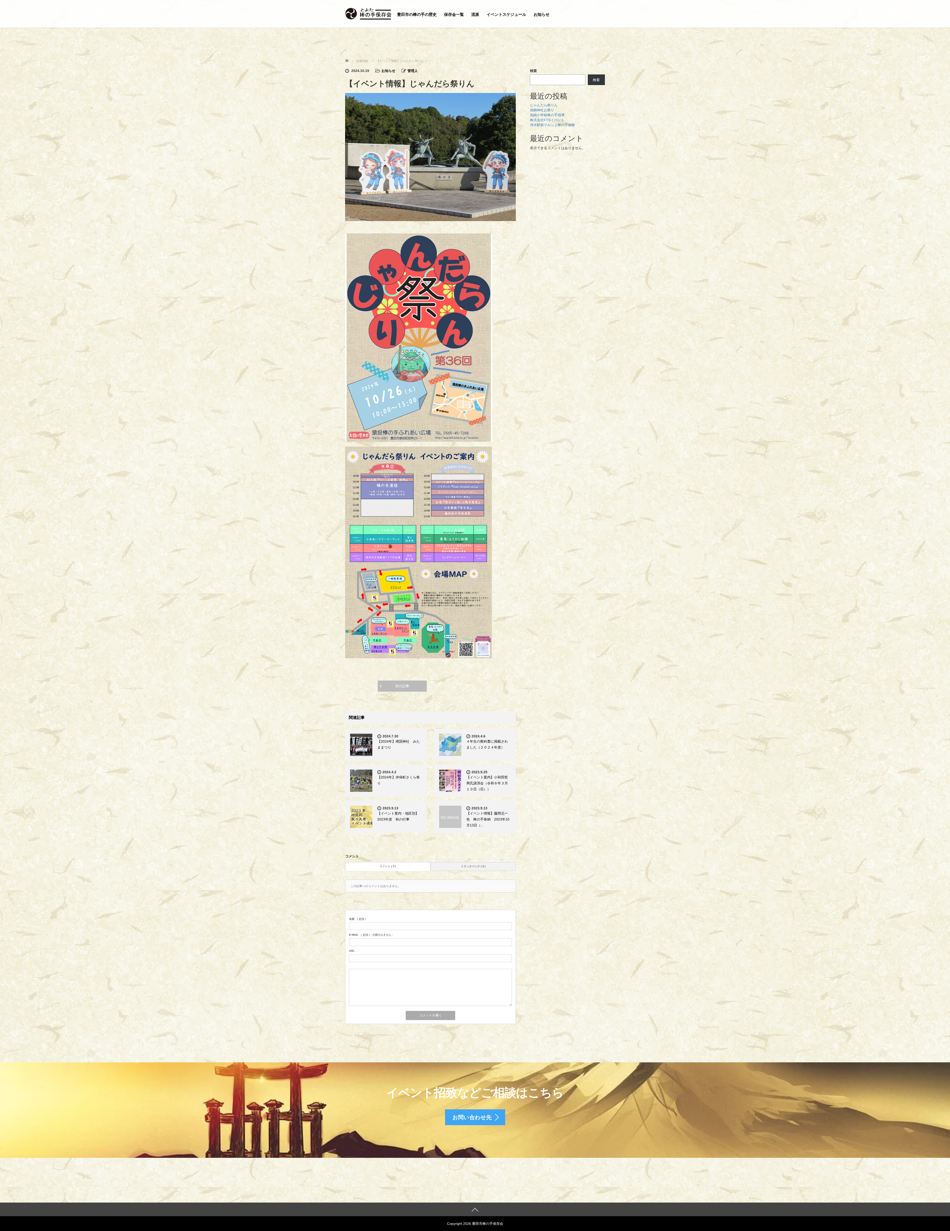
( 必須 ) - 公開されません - (371, 934)
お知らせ (541, 14)
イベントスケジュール (506, 14)
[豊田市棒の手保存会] (368, 13)
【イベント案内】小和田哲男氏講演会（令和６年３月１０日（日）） (487, 783)
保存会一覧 (454, 14)
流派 (475, 14)
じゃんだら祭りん (544, 105)
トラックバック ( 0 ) (473, 866)
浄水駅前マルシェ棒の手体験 (552, 125)
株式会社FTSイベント (547, 120)
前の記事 (402, 686)
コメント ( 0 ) (388, 866)
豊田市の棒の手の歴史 (417, 14)
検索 (533, 71)
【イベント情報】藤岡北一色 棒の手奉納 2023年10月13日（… (487, 819)
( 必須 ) (357, 918)
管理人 (412, 71)
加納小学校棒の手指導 (547, 115)
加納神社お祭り (542, 110)
